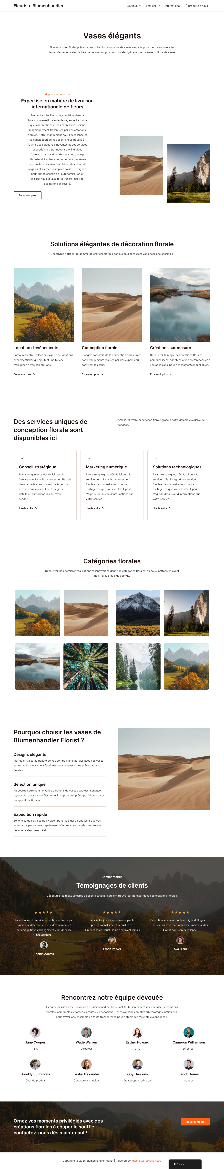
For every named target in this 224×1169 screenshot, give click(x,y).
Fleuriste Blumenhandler (38, 5)
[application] (139, 5)
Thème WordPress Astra (146, 1160)
